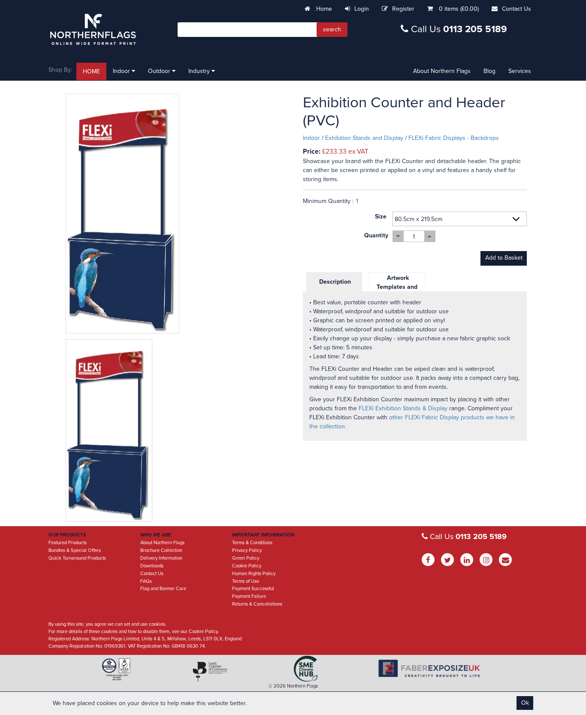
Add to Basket (504, 257)
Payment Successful (253, 588)
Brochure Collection (161, 550)
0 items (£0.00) (459, 8)
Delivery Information (161, 558)
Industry (199, 71)
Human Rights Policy (253, 573)
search (332, 29)
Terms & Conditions (252, 542)
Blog (489, 71)
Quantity (376, 235)
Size (381, 216)
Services (519, 71)
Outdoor (160, 71)
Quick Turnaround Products (77, 558)
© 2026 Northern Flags (293, 686)
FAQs (146, 581)
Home (323, 8)
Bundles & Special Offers (74, 550)
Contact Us (516, 8)
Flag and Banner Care (163, 588)
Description (334, 281)
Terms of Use (245, 581)
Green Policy (245, 558)
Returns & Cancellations (257, 604)
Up (429, 236)
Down (398, 236)
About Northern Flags (442, 71)
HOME (91, 71)
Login (361, 8)
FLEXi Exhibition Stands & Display (403, 408)
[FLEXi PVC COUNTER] (178, 213)
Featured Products (67, 542)
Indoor (122, 71)
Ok (525, 702)
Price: (311, 151)
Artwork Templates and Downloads (397, 287)
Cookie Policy (246, 566)
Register (403, 8)
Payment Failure (249, 596)
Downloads (151, 566)
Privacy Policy (247, 550)
